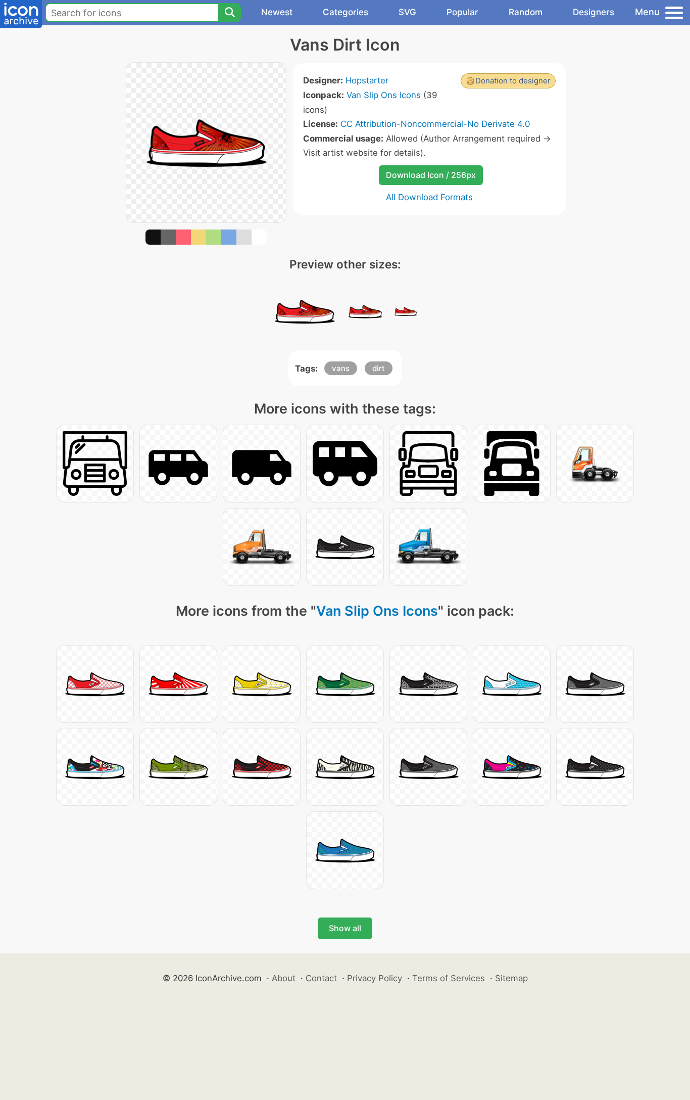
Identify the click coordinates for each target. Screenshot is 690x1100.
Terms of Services (448, 978)
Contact (321, 978)
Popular (462, 12)
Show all (345, 928)
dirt (378, 368)
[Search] (229, 12)
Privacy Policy (374, 978)
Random (526, 12)
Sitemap (511, 978)
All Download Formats (429, 197)
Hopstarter (367, 80)
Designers (593, 12)
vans (341, 368)
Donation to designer (513, 80)
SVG (407, 12)
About (283, 978)
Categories (345, 12)
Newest (276, 12)
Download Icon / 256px (431, 175)
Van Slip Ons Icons (384, 95)
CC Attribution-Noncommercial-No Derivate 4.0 (435, 124)
